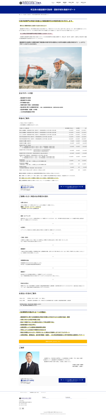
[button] (53, 341)
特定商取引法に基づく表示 (34, 392)
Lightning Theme (52, 413)
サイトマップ (43, 392)
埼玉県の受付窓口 (29, 262)
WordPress (46, 413)
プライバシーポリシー (23, 392)
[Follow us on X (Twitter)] (20, 408)
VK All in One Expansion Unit (61, 413)
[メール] (23, 408)
